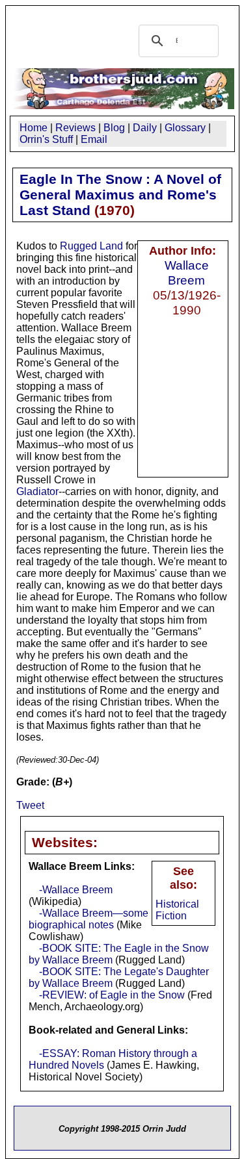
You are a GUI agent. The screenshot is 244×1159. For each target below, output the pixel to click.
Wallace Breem (187, 272)
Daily (145, 127)
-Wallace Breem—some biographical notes (88, 919)
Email (94, 139)
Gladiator (37, 491)
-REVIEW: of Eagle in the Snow (112, 994)
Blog (114, 127)
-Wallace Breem (76, 889)
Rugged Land (91, 245)
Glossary (185, 127)
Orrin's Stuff (46, 139)
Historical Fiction (177, 909)
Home (33, 127)
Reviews (75, 127)
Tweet (30, 805)
